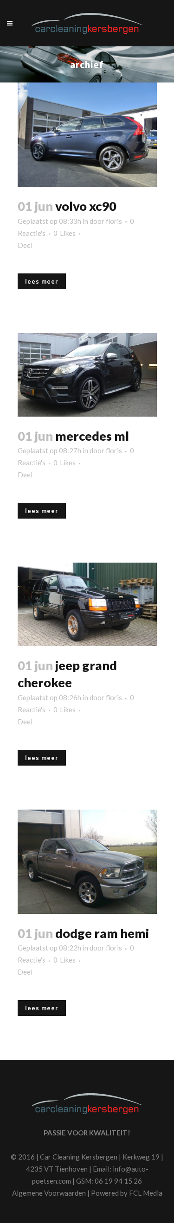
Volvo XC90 (85, 206)
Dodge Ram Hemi (102, 933)
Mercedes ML (92, 436)
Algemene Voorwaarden (49, 1193)
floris (114, 221)
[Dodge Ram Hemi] (87, 862)
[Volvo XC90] (87, 134)
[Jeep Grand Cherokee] (87, 604)
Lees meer (41, 281)
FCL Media (145, 1193)
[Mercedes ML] (87, 375)
